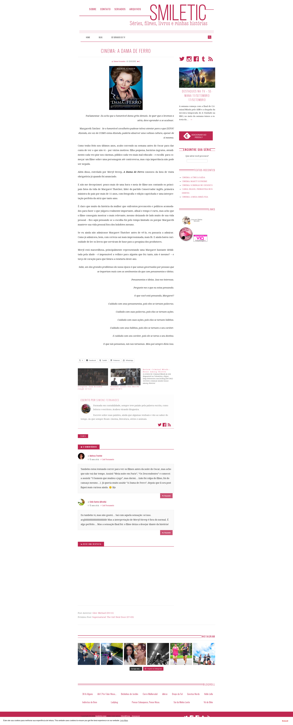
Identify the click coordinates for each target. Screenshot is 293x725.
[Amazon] (191, 225)
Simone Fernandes (107, 400)
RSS (210, 59)
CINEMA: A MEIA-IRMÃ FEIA (195, 197)
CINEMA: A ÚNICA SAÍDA (193, 177)
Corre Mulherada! (150, 694)
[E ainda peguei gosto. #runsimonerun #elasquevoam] (158, 654)
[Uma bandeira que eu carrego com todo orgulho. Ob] (112, 654)
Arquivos (135, 9)
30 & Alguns (87, 694)
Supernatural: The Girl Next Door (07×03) (113, 617)
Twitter (159, 425)
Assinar (169, 425)
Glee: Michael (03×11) (103, 613)
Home (88, 37)
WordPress (125, 716)
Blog (100, 37)
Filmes (83, 436)
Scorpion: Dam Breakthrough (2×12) (90, 388)
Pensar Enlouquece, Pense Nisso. (146, 702)
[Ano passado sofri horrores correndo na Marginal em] (204, 654)
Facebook (164, 425)
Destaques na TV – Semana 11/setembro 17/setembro (197, 95)
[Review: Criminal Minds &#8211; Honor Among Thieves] (159, 376)
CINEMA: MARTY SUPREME (194, 181)
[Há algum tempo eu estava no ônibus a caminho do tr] (89, 654)
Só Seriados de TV (118, 37)
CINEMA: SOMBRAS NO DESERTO (197, 185)
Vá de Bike (208, 702)
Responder (167, 495)
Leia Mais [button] (124, 720)
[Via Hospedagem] (200, 241)
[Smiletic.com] (146, 18)
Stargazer (136, 716)
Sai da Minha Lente (182, 702)
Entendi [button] (285, 721)
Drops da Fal (177, 694)
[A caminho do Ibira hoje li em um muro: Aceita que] (181, 654)
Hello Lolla (208, 694)
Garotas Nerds (193, 694)
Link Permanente (108, 459)
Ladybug (114, 702)
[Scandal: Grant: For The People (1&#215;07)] (125, 377)
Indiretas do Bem (89, 702)
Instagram (189, 59)
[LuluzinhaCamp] (186, 241)
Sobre (92, 9)
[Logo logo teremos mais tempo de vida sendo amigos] (135, 654)
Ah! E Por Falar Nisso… (106, 694)
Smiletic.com (100, 716)
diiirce (164, 694)
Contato (105, 9)
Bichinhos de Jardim (129, 694)
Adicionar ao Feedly (198, 136)
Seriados (120, 9)
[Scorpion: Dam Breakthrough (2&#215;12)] (93, 377)
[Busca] (209, 37)
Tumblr (203, 59)
